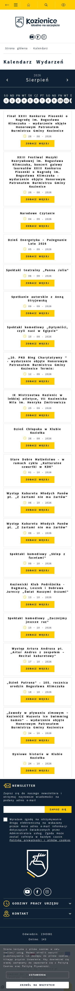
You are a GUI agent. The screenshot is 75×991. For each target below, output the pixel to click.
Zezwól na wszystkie (37, 985)
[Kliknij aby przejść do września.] (68, 80)
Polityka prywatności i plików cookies (40, 840)
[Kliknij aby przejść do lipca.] (7, 80)
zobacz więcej (37, 143)
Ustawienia (37, 975)
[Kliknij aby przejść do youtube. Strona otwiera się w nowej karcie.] (32, 37)
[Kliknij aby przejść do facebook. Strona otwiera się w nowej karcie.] (38, 37)
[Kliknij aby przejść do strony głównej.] (28, 5)
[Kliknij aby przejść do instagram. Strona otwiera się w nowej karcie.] (44, 37)
